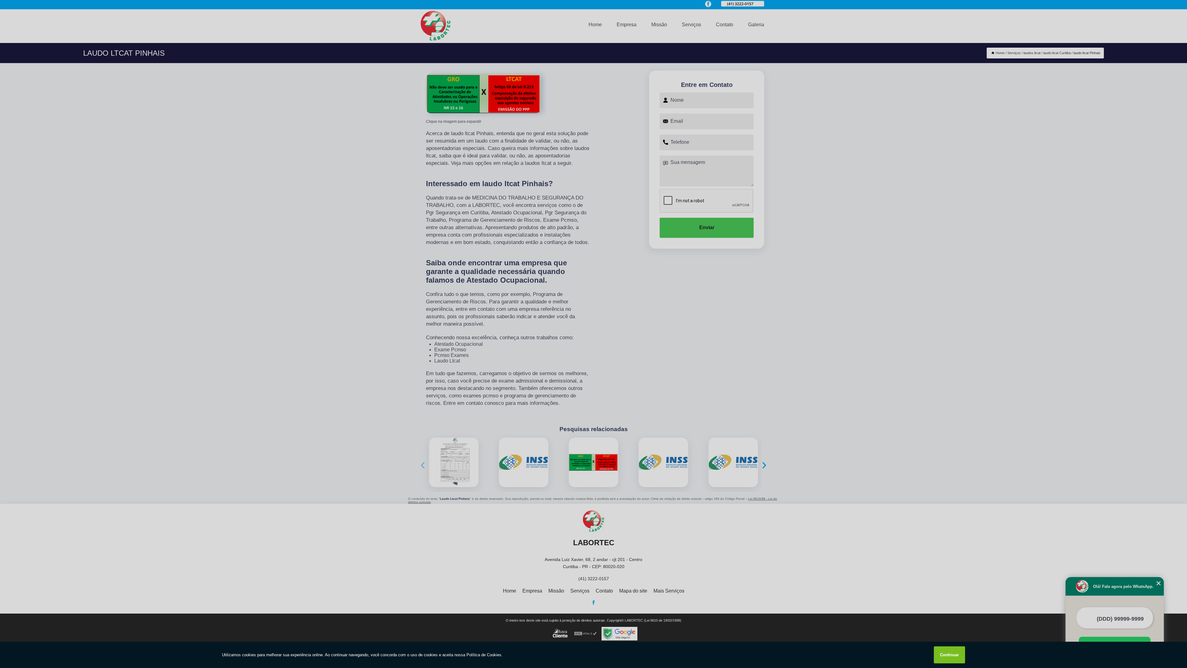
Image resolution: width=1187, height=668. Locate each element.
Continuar (949, 655)
